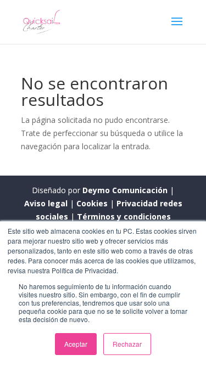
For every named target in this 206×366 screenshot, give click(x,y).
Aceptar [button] (75, 343)
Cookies (93, 203)
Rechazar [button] (127, 343)
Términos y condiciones (124, 216)
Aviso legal (47, 203)
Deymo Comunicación (126, 190)
